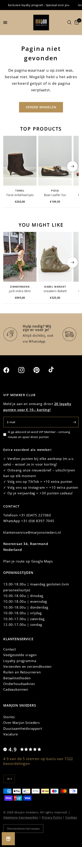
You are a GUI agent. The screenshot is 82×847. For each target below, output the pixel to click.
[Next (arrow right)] (72, 166)
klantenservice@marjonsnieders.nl (32, 532)
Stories (9, 717)
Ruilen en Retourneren (22, 672)
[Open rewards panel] (8, 838)
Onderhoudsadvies (19, 683)
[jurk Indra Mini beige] (20, 257)
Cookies (71, 817)
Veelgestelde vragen (20, 655)
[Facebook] (10, 370)
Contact (9, 649)
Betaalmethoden (17, 678)
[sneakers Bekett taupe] (55, 257)
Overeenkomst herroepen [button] (23, 828)
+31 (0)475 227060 (35, 515)
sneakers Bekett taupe (55, 291)
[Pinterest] (40, 370)
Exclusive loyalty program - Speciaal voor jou (36, 5)
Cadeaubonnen (15, 689)
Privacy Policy (52, 817)
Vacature (10, 734)
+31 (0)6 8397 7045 (37, 521)
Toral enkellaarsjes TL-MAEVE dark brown (20, 195)
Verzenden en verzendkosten (27, 666)
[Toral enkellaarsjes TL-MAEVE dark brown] (20, 161)
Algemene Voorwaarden (20, 817)
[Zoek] (69, 22)
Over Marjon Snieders (21, 722)
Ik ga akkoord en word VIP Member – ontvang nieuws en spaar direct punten (39, 434)
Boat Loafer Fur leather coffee (55, 195)
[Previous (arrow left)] (9, 166)
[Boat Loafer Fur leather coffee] (55, 161)
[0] (76, 22)
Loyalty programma (19, 661)
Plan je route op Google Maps (28, 561)
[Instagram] (25, 370)
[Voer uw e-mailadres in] (74, 422)
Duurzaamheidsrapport (22, 728)
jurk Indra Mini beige (20, 291)
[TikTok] (56, 370)
